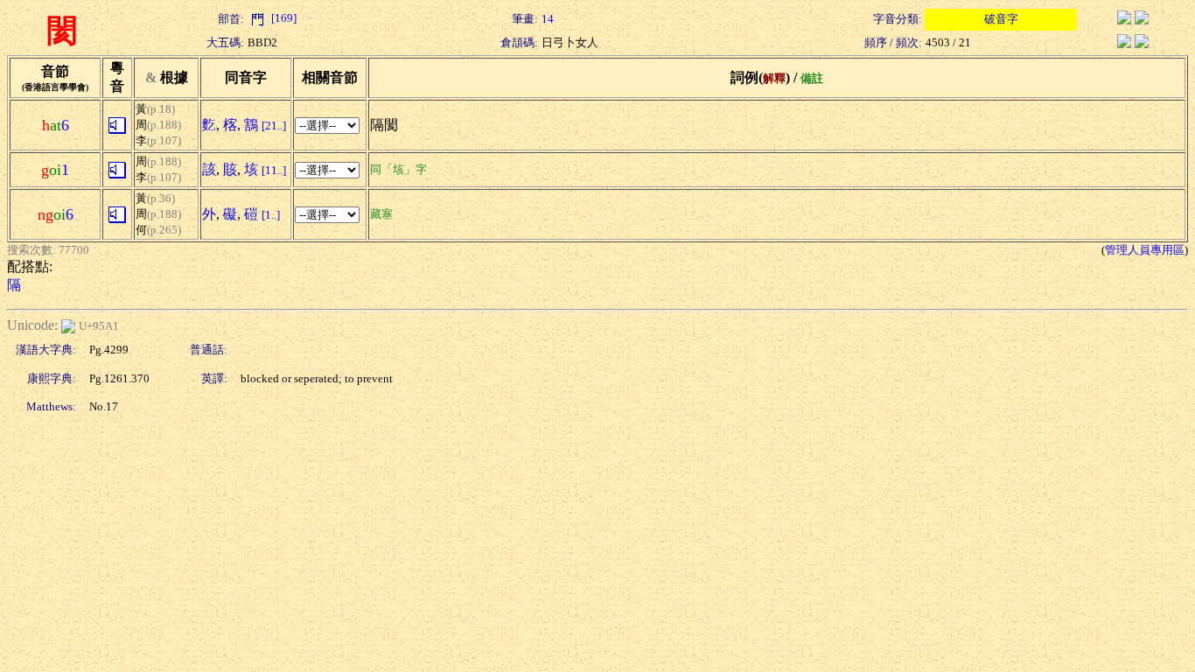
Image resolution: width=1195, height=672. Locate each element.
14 (548, 18)
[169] (283, 17)
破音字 (1001, 18)
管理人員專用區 (1145, 249)
